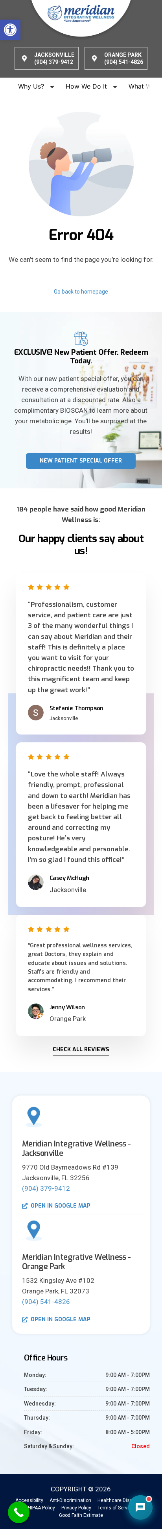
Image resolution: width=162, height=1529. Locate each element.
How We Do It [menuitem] (86, 86)
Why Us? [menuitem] (31, 86)
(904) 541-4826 (46, 1302)
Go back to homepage (81, 291)
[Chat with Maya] (140, 1507)
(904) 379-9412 (46, 1188)
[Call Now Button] (18, 1512)
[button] (10, 30)
